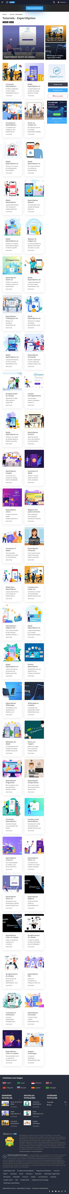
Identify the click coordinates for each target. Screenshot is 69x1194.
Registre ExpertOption (34, 8)
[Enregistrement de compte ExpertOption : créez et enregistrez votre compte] (12, 962)
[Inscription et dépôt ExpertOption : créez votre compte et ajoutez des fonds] (12, 536)
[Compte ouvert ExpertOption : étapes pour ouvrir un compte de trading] (34, 807)
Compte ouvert (58, 90)
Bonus (11, 22)
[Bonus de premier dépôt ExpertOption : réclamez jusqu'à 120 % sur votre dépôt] (5, 1103)
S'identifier (16, 1177)
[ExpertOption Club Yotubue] (54, 1191)
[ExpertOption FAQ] (34, 962)
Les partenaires (43, 1177)
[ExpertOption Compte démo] (34, 768)
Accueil (5, 14)
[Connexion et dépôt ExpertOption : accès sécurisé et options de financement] (34, 459)
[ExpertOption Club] (10, 1135)
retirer (5, 1174)
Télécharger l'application (52, 1174)
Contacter (53, 1177)
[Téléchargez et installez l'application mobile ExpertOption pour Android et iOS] (34, 691)
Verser (21, 1174)
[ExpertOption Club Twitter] (51, 1191)
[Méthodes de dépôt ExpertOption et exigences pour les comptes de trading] (12, 730)
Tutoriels (5, 22)
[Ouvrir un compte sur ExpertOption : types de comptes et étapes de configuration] (34, 111)
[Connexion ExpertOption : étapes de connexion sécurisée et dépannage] (12, 72)
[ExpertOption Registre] (34, 884)
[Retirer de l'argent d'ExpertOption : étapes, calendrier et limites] (34, 730)
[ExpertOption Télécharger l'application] (12, 691)
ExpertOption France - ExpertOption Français (17, 1188)
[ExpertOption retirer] (12, 498)
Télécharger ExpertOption (11, 1183)
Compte (33, 1177)
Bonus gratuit (58, 96)
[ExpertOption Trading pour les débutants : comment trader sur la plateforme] (12, 304)
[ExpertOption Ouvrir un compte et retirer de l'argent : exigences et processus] (34, 846)
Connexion (13, 1174)
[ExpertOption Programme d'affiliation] (12, 768)
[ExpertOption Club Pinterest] (64, 1191)
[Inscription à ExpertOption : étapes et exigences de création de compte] (12, 111)
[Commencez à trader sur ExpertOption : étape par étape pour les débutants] (34, 575)
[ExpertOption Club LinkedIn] (58, 1191)
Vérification (6, 1177)
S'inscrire (56, 1171)
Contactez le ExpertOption (40, 1188)
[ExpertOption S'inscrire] (12, 846)
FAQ (16, 1180)
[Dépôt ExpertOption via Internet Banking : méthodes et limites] (34, 304)
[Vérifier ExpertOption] (34, 652)
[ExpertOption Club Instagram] (61, 1191)
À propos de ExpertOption (25, 1171)
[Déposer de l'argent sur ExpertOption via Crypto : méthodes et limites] (34, 227)
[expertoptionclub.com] (10, 2)
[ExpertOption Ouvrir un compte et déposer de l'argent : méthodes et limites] (12, 265)
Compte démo (24, 1180)
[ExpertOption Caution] (34, 420)
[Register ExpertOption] (57, 108)
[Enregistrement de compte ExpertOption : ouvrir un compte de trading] (34, 923)
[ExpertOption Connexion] (34, 343)
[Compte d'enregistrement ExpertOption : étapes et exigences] (34, 381)
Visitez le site (58, 84)
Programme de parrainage (40, 1180)
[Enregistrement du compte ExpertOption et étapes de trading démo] (12, 381)
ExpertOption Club (9, 1171)
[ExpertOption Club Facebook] (48, 1191)
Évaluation (38, 1174)
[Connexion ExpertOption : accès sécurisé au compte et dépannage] (12, 807)
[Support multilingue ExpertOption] (34, 1039)
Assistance (29, 1174)
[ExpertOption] (57, 80)
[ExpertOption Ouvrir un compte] (12, 884)
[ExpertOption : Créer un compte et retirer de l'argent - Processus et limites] (12, 1039)
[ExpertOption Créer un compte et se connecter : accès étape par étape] (12, 923)
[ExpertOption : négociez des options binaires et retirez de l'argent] (12, 614)
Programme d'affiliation (43, 1171)
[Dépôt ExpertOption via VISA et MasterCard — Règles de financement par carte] (12, 343)
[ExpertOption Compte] (12, 459)
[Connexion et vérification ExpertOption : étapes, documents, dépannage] (12, 1000)
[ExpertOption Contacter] (34, 536)
